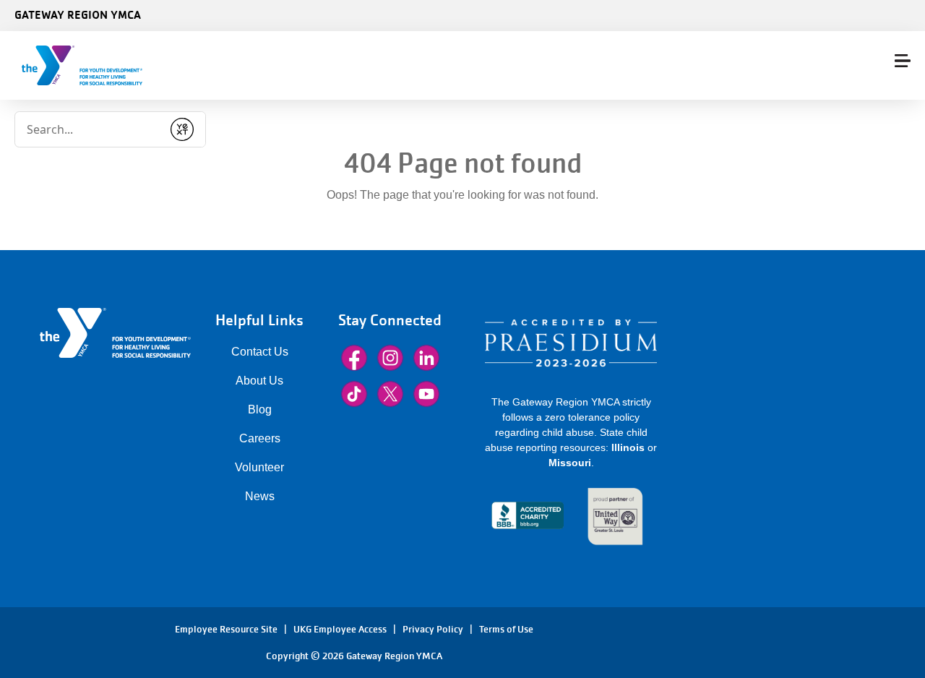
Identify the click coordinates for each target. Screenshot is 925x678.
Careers (259, 438)
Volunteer (259, 467)
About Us (259, 380)
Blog (260, 409)
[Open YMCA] (98, 65)
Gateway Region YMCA (77, 14)
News (260, 496)
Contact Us (259, 352)
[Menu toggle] (903, 60)
